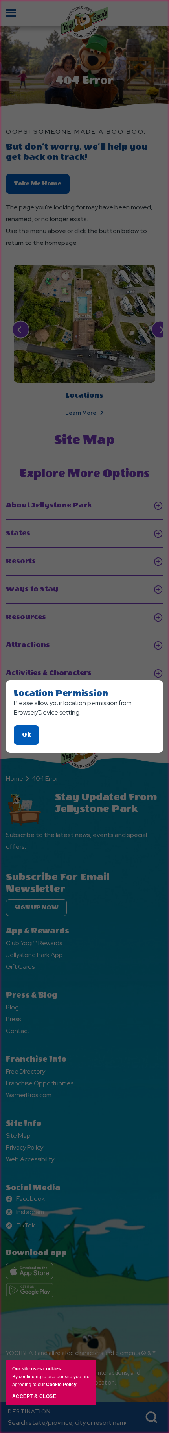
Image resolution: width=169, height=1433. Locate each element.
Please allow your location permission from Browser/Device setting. (73, 707)
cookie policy (61, 1384)
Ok (30, 738)
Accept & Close (34, 1396)
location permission (61, 693)
